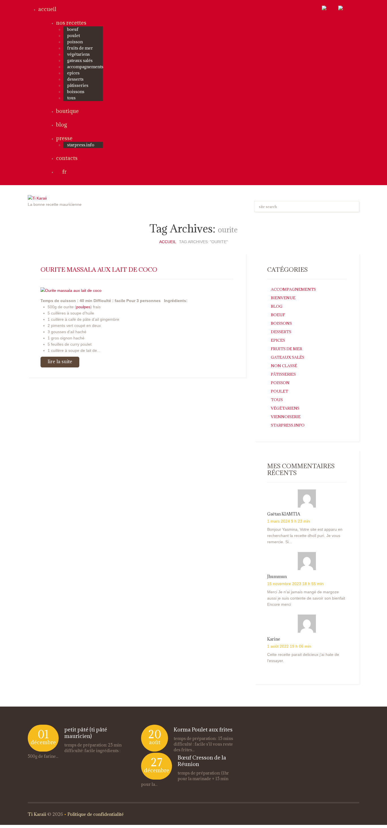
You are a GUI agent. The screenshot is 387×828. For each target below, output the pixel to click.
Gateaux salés (80, 60)
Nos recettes (71, 22)
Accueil (47, 9)
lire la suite (60, 361)
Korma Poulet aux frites (203, 729)
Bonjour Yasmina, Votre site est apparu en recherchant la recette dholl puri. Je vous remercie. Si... (305, 535)
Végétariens (78, 54)
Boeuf (72, 29)
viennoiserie (286, 416)
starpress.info (80, 144)
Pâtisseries (77, 85)
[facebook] (348, 8)
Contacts (67, 158)
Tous (71, 97)
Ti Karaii (37, 814)
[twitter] (329, 8)
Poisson (75, 41)
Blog (61, 124)
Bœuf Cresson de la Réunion (202, 760)
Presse (64, 138)
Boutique (67, 111)
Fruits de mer (80, 48)
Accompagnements (85, 66)
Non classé (284, 365)
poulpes (83, 307)
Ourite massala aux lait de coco (99, 269)
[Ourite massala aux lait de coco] (71, 290)
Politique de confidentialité (95, 814)
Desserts (75, 79)
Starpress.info (288, 425)
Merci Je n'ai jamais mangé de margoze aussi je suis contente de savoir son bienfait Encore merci (306, 598)
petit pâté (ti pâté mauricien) (85, 732)
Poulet (73, 35)
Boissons (75, 91)
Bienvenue (283, 297)
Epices (73, 73)
